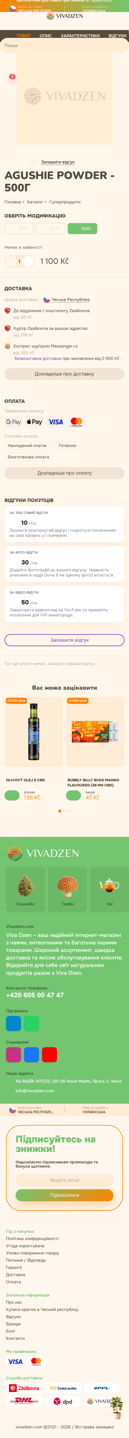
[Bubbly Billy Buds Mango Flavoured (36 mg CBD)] (95, 732)
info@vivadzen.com (35, 1090)
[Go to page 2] (64, 811)
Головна (12, 202)
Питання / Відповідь (26, 1260)
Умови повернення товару (32, 1253)
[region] (64, 749)
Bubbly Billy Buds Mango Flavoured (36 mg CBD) (93, 782)
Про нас (14, 1302)
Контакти (15, 1338)
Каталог (35, 202)
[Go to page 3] (69, 811)
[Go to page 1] (59, 811)
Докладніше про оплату (65, 473)
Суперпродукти (64, 202)
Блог (10, 1331)
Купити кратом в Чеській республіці (42, 1309)
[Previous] (48, 811)
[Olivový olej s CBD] (33, 732)
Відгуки (13, 1316)
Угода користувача (25, 1245)
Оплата (13, 1281)
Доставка (15, 1274)
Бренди (13, 1324)
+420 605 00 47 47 (35, 995)
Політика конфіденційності (32, 1238)
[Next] (81, 811)
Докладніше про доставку (64, 374)
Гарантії (14, 1267)
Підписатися (64, 1195)
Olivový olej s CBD (25, 780)
